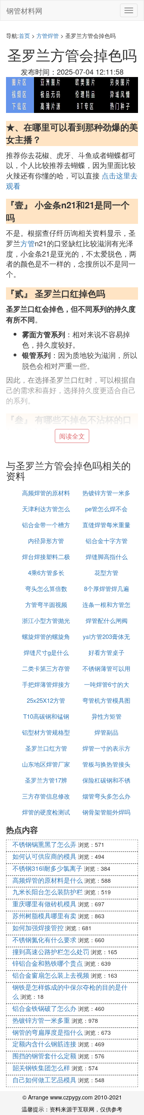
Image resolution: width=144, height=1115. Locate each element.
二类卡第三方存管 (46, 668)
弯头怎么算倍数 (46, 588)
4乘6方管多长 (46, 572)
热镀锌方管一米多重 (41, 1020)
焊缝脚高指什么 (107, 556)
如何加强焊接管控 (38, 927)
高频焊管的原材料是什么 (47, 880)
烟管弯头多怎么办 (106, 796)
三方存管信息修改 (46, 796)
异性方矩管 (107, 716)
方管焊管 (47, 36)
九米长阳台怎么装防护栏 (47, 891)
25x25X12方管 (46, 700)
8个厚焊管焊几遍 (106, 588)
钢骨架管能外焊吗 (106, 812)
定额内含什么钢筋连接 (44, 1043)
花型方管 (106, 572)
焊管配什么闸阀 (107, 620)
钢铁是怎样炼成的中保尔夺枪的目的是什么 (70, 992)
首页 (24, 36)
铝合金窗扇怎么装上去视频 (50, 975)
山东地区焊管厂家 (46, 764)
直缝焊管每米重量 (106, 524)
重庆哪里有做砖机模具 (44, 903)
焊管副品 (106, 732)
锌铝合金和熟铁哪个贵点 (47, 963)
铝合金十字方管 (107, 540)
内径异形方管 (46, 540)
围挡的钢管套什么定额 (44, 1055)
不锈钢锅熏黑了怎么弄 (44, 844)
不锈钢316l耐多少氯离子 (47, 868)
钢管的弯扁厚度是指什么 (47, 1032)
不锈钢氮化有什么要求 (44, 939)
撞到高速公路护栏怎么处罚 (50, 951)
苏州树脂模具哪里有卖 (44, 915)
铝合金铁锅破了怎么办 (44, 1008)
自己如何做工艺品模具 (44, 1079)
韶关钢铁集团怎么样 (41, 1067)
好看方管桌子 (106, 652)
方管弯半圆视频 (46, 604)
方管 (27, 243)
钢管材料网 (24, 10)
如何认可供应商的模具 (44, 856)
